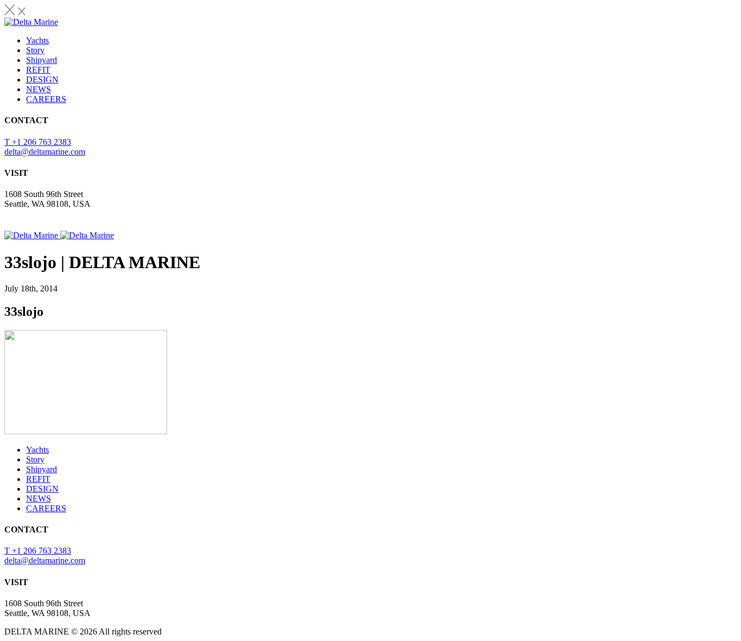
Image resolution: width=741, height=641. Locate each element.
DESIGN (42, 79)
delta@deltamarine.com (44, 151)
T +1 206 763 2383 (37, 142)
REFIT (38, 69)
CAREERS (46, 99)
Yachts (37, 40)
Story (35, 50)
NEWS (38, 89)
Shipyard (41, 60)
